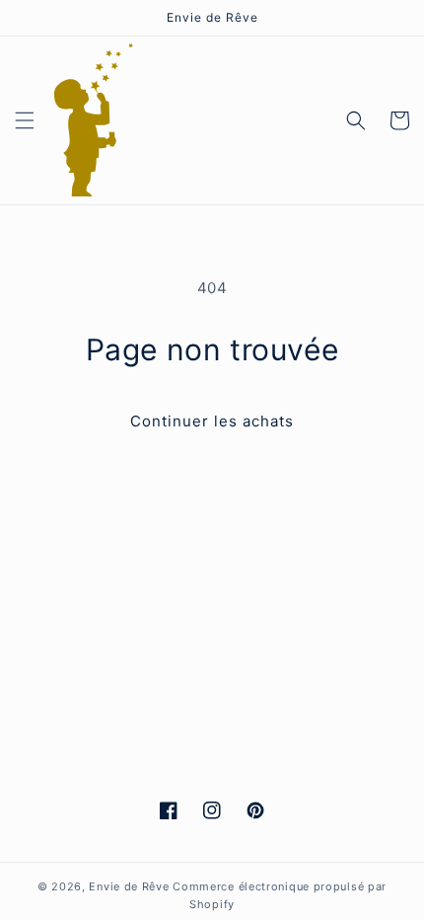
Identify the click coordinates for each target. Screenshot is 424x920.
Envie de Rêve (129, 886)
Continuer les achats (212, 421)
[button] (24, 120)
